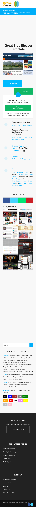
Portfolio (24, 374)
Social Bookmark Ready (19, 181)
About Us (5, 486)
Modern (9, 377)
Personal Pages (13, 384)
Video (25, 384)
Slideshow (7, 358)
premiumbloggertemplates (25, 159)
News (19, 382)
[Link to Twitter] (31, 504)
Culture (5, 384)
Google (26, 371)
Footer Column (14, 367)
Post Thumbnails (21, 362)
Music (21, 384)
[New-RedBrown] (25, 246)
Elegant (30, 181)
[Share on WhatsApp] (22, 200)
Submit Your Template (9, 479)
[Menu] (30, 4)
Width (21, 183)
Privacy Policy (11, 493)
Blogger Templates (9, 10)
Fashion (11, 387)
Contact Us (6, 489)
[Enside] (25, 216)
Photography (26, 382)
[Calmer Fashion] (25, 231)
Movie (9, 382)
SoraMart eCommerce (9, 455)
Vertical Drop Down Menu (15, 360)
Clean (4, 377)
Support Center (7, 483)
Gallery (9, 379)
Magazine (10, 374)
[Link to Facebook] (29, 504)
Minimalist (17, 374)
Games (17, 387)
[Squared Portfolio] (10, 246)
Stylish (21, 379)
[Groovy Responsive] (10, 231)
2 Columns (20, 390)
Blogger (18, 179)
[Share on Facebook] (6, 200)
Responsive (12, 355)
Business (5, 387)
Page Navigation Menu (20, 172)
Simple (30, 374)
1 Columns (12, 390)
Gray (13, 183)
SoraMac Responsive (9, 448)
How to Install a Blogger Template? (22, 125)
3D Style (15, 379)
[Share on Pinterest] (29, 200)
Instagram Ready (14, 369)
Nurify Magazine (7, 462)
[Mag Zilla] (10, 216)
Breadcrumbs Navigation (10, 364)
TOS (4, 493)
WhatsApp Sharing (17, 371)
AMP (31, 371)
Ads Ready (29, 355)
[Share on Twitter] (14, 200)
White (25, 183)
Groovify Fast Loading (9, 452)
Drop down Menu (22, 174)
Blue (13, 179)
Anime (14, 382)
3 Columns (27, 390)
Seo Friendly (21, 355)
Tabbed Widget (23, 364)
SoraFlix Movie (7, 458)
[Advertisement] (18, 30)
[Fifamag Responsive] (10, 262)
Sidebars (23, 367)
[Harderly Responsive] (25, 262)
